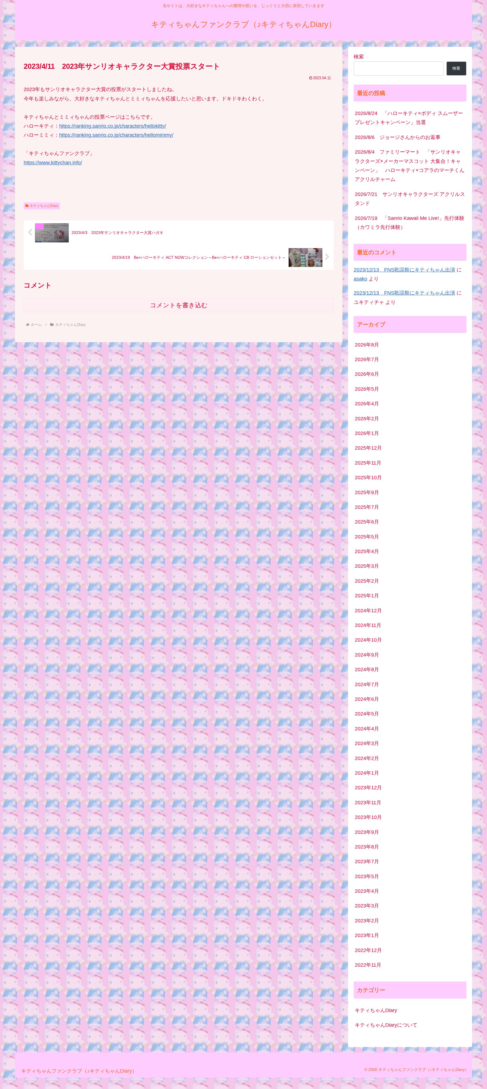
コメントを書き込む (179, 305)
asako (360, 279)
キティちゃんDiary (44, 206)
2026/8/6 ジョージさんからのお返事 (397, 137)
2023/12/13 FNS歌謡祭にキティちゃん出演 (404, 270)
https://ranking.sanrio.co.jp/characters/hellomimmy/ (116, 135)
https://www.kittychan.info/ (53, 162)
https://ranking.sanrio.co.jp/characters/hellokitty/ (112, 126)
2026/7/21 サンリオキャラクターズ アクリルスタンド (410, 198)
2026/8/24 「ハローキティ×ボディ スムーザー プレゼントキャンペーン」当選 (409, 118)
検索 (359, 56)
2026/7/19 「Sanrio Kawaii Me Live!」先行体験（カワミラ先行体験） (409, 222)
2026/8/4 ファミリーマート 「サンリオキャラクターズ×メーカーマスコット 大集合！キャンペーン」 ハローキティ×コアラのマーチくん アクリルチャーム (410, 165)
